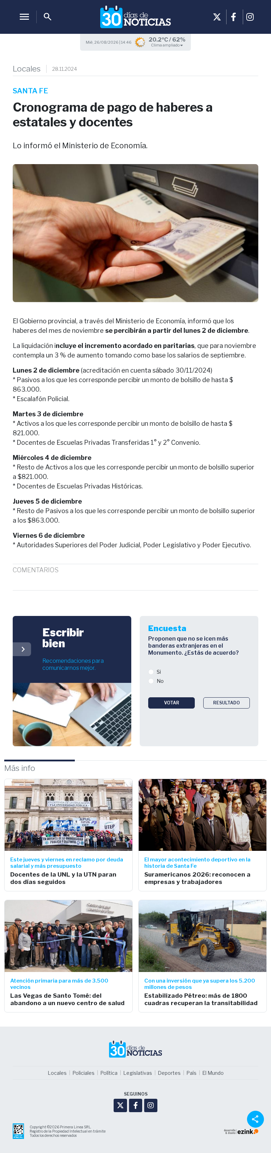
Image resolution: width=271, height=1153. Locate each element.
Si (159, 672)
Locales (27, 69)
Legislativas (137, 1073)
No (160, 681)
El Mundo (213, 1073)
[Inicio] (135, 17)
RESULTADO (226, 702)
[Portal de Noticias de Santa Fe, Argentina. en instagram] (250, 17)
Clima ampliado (165, 45)
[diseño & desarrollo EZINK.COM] (241, 1131)
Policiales (83, 1073)
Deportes (169, 1073)
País (191, 1073)
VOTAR (171, 702)
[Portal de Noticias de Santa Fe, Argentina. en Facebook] (233, 17)
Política (109, 1073)
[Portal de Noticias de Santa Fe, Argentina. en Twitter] (217, 17)
